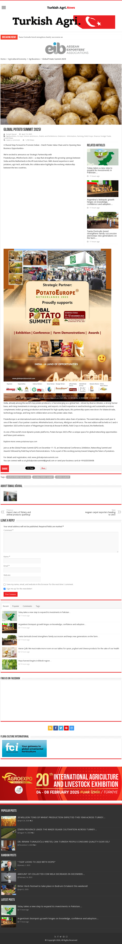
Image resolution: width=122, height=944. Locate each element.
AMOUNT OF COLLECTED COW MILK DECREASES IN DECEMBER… (51, 874)
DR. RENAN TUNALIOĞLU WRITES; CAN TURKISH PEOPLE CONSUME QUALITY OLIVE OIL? (64, 841)
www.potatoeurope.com (26, 441)
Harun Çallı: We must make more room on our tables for (41, 37)
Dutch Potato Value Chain (19, 477)
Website (7, 575)
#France (79, 422)
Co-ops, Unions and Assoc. (27, 136)
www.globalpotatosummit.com (45, 457)
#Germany (58, 422)
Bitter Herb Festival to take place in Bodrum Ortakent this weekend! (53, 886)
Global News (8, 138)
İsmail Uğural (11, 134)
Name (7, 557)
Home (3, 59)
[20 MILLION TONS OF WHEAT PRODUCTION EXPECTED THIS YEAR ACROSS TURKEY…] (8, 821)
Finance (97, 136)
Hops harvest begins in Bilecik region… (35, 661)
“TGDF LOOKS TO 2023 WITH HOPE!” (36, 862)
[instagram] (71, 728)
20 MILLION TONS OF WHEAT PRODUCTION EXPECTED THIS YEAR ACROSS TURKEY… (61, 817)
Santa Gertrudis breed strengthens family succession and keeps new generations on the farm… (102, 234)
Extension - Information (67, 136)
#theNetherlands (46, 422)
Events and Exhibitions (48, 136)
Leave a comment (13, 140)
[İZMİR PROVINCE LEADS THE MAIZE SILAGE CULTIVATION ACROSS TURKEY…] (8, 833)
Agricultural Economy (17, 59)
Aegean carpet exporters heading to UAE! (100, 512)
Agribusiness (34, 59)
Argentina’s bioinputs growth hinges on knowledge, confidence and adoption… (100, 201)
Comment (8, 530)
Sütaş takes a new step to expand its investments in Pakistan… (99, 170)
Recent (6, 606)
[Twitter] (61, 728)
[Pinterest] (66, 728)
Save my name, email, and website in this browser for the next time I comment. (40, 584)
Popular (15, 606)
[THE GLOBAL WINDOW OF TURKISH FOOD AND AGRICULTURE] (61, 7)
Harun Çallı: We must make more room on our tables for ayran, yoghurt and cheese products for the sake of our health (68, 648)
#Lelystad (85, 426)
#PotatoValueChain (39, 161)
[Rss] (50, 728)
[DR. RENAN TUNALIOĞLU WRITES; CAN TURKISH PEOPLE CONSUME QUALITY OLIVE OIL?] (8, 845)
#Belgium (68, 422)
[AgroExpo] (61, 783)
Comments (27, 606)
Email (7, 566)
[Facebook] (55, 728)
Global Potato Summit (43, 477)
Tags (38, 606)
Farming (80, 136)
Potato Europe (63, 477)
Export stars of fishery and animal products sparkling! (19, 512)
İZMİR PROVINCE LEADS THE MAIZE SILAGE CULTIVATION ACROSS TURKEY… (57, 829)
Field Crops (88, 136)
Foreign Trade (106, 136)
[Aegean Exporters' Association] (61, 48)
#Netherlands (22, 158)
